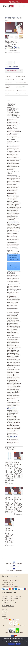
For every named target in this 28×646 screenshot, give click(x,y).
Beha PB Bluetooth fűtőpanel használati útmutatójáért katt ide (14, 257)
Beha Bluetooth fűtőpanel (14, 17)
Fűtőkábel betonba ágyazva (10, 600)
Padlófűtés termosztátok (9, 603)
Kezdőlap (7, 17)
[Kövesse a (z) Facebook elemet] (12, 636)
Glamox (4, 616)
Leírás (8, 100)
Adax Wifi (5, 610)
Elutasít (18, 643)
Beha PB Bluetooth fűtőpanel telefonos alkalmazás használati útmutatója (13, 266)
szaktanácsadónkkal (11, 221)
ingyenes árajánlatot (14, 222)
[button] (20, 24)
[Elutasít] (26, 641)
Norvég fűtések (8, 606)
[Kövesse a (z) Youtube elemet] (15, 636)
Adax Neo (5, 612)
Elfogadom (11, 643)
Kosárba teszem (12, 67)
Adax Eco (4, 614)
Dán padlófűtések (9, 592)
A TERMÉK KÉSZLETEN (10, 57)
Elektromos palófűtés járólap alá (11, 596)
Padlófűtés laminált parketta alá (11, 598)
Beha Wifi (5, 618)
